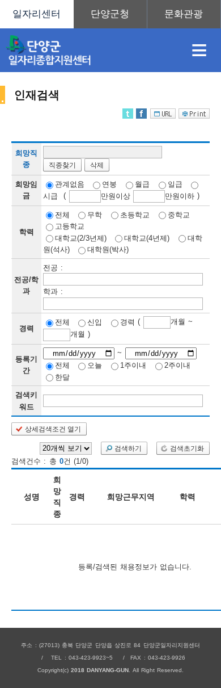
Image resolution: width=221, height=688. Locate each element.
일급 (175, 184)
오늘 (94, 365)
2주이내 (177, 365)
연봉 (109, 184)
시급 (50, 196)
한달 (62, 376)
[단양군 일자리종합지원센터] (88, 50)
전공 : (53, 267)
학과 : (53, 291)
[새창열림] (110, 14)
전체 (62, 214)
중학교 (179, 214)
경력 (127, 322)
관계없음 (69, 184)
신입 (94, 322)
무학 (94, 214)
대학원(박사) (108, 249)
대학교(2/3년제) (81, 237)
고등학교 (69, 226)
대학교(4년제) (146, 237)
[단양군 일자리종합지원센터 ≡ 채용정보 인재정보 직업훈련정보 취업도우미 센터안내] (110, 14)
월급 (142, 184)
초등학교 (135, 214)
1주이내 (133, 365)
